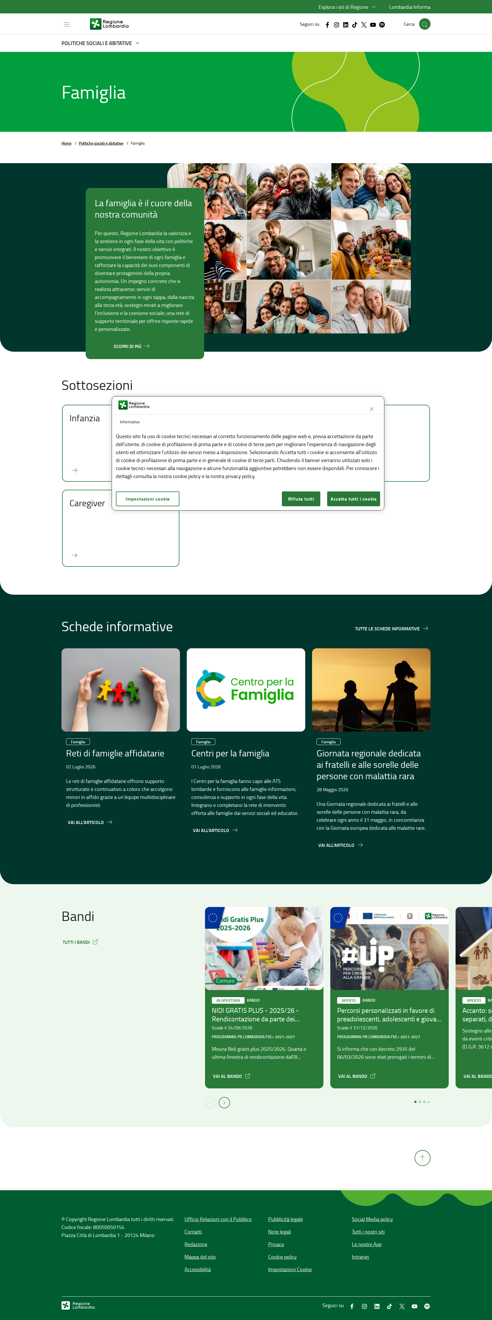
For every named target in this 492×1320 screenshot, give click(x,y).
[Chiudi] (371, 409)
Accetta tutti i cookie (354, 498)
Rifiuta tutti (301, 498)
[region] (248, 453)
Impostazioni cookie (148, 498)
